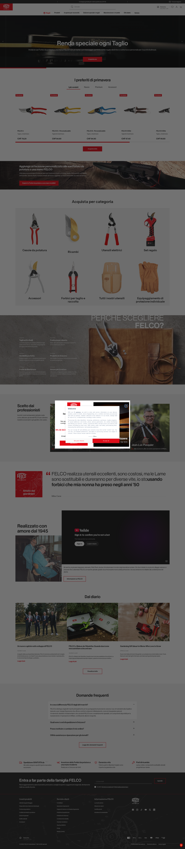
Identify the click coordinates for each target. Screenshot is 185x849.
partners (78, 412)
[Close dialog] (126, 405)
